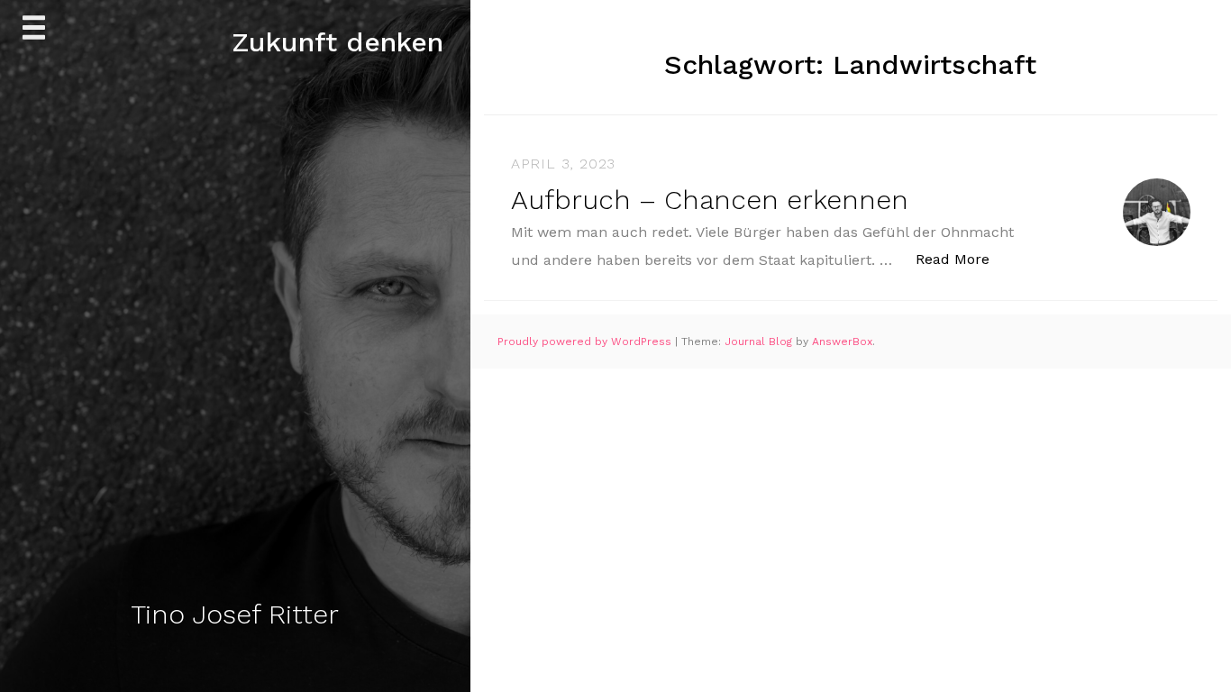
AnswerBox (842, 341)
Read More (962, 259)
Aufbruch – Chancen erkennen (709, 199)
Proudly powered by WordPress (586, 341)
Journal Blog (760, 341)
